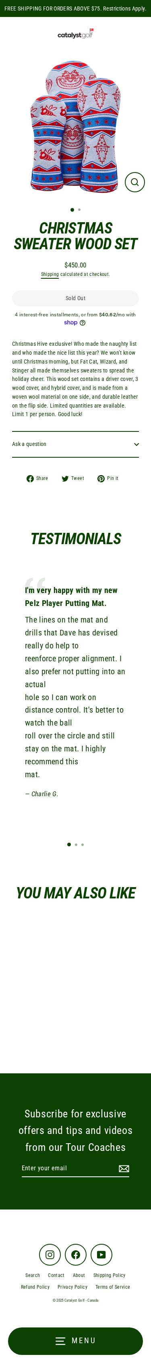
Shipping (50, 274)
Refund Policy (35, 1287)
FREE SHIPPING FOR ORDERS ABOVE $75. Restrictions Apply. (75, 8)
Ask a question (29, 444)
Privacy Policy (72, 1287)
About (79, 1275)
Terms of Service (112, 1287)
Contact (56, 1275)
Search (32, 1275)
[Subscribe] (122, 1169)
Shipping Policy (109, 1275)
